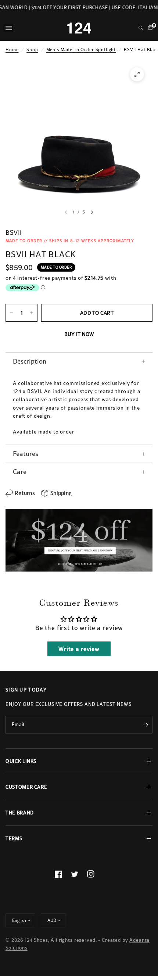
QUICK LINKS (21, 761)
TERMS (14, 838)
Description (29, 361)
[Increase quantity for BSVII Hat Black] (31, 312)
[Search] (141, 28)
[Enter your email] (145, 724)
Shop (32, 49)
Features (25, 453)
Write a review (79, 649)
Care (19, 471)
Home (12, 49)
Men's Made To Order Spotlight (81, 49)
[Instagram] (95, 874)
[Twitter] (79, 874)
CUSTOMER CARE (26, 787)
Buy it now (79, 334)
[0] (149, 28)
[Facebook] (63, 874)
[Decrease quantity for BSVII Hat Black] (11, 312)
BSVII (14, 232)
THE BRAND (20, 813)
